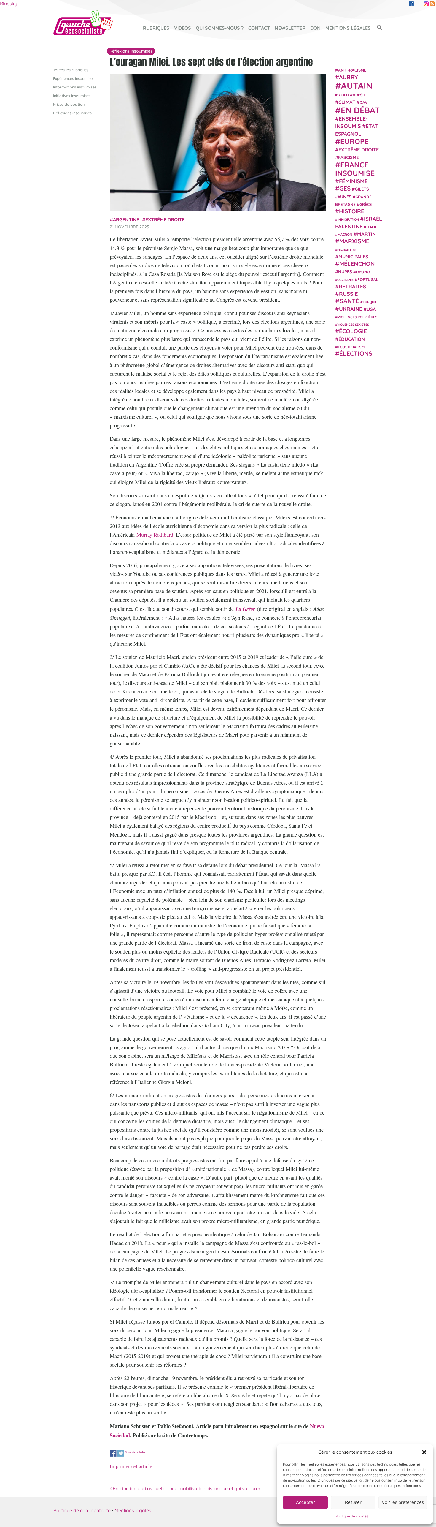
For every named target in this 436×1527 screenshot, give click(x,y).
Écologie (353, 331)
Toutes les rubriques (70, 69)
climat (346, 102)
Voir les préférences (403, 1502)
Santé (349, 301)
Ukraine (350, 308)
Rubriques (156, 28)
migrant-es (346, 249)
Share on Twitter (120, 1453)
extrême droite (164, 219)
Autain (357, 85)
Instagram (426, 3)
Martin (366, 233)
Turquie (370, 302)
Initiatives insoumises (71, 95)
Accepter (305, 1502)
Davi (364, 102)
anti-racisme (352, 69)
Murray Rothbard (154, 534)
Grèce (365, 204)
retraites (352, 286)
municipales (353, 256)
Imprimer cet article (131, 1466)
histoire (351, 210)
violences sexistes (353, 324)
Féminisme (353, 180)
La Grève (245, 609)
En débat (360, 110)
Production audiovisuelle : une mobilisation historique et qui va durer (186, 1488)
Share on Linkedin (135, 1452)
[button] (424, 1452)
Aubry (348, 76)
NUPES (345, 271)
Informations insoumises (74, 87)
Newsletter (290, 28)
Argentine (126, 219)
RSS (432, 3)
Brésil (359, 94)
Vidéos (182, 28)
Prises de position (69, 104)
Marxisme (354, 240)
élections (355, 353)
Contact (259, 28)
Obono (363, 271)
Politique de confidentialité (82, 1510)
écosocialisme (352, 346)
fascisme (348, 157)
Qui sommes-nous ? (220, 28)
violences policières (357, 316)
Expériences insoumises (73, 78)
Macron (345, 234)
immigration (348, 219)
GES (345, 188)
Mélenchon (357, 263)
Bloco (343, 95)
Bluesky (8, 4)
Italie (371, 226)
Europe (354, 141)
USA (371, 309)
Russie (348, 293)
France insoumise (355, 168)
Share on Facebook (113, 1453)
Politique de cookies (352, 1516)
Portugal (367, 279)
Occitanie (345, 279)
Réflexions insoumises (72, 112)
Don (315, 28)
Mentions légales (348, 28)
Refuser (353, 1502)
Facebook (411, 3)
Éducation (351, 339)
